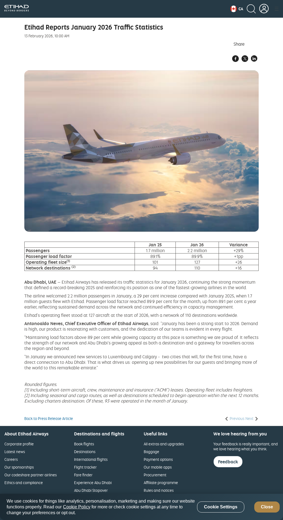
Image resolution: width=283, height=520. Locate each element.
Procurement (155, 474)
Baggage (151, 451)
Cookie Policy (76, 507)
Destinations (84, 451)
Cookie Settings (220, 507)
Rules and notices (159, 490)
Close (267, 507)
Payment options (158, 459)
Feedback (228, 462)
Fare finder (83, 474)
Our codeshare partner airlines (30, 474)
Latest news (14, 451)
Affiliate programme (161, 482)
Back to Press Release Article (48, 418)
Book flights (84, 443)
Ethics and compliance (23, 482)
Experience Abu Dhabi (93, 482)
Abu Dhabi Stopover (91, 490)
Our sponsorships (19, 467)
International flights (91, 459)
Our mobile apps (158, 467)
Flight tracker (85, 467)
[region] (141, 507)
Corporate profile (19, 443)
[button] (236, 9)
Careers (11, 459)
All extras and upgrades (164, 443)
